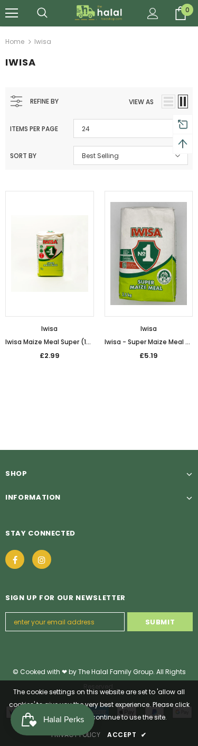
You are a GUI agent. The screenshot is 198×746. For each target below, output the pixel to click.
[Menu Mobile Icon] (11, 13)
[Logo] (99, 13)
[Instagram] (41, 559)
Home (14, 41)
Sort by (23, 155)
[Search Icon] (42, 13)
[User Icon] (152, 13)
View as (141, 101)
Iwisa (42, 41)
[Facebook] (14, 559)
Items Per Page (34, 128)
